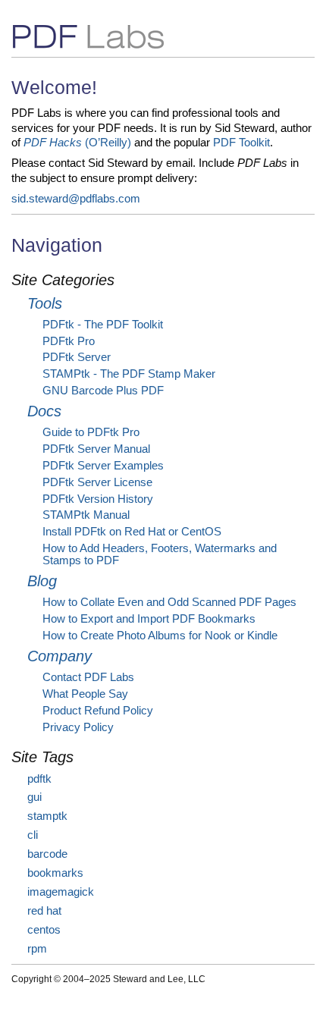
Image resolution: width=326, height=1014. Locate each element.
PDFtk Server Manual (96, 449)
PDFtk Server (76, 357)
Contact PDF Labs (88, 677)
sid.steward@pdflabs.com (75, 199)
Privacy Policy (78, 727)
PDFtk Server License (97, 482)
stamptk (47, 816)
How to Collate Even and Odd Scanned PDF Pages (169, 602)
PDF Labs (59, 34)
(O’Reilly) (77, 143)
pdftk (39, 779)
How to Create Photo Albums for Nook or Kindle (159, 635)
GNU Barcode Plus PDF (103, 391)
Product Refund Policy (97, 711)
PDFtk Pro (68, 341)
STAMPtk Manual (86, 515)
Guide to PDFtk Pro (90, 432)
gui (34, 797)
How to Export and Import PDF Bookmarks (148, 619)
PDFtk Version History (97, 499)
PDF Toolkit (241, 143)
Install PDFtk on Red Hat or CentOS (131, 532)
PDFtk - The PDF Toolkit (102, 325)
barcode (47, 854)
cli (32, 835)
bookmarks (55, 873)
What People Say (85, 694)
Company (59, 656)
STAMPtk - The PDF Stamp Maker (128, 374)
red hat (44, 911)
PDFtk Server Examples (103, 466)
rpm (37, 949)
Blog (42, 581)
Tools (44, 303)
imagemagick (60, 892)
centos (44, 930)
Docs (44, 411)
